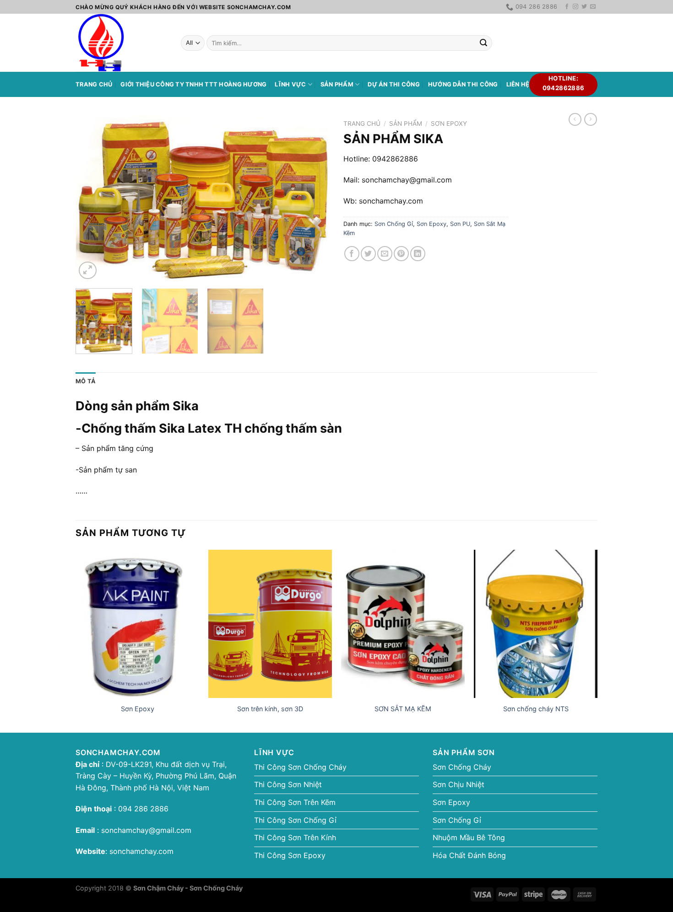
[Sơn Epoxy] (137, 624)
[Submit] (483, 43)
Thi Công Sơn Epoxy (290, 855)
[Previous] (92, 198)
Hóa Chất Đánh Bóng (469, 855)
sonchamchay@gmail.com (146, 830)
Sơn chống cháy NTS (536, 709)
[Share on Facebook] (351, 253)
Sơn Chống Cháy (462, 767)
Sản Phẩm (336, 84)
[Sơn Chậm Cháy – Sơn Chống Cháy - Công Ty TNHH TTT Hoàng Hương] (121, 43)
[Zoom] (88, 270)
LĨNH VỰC (290, 84)
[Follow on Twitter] (584, 7)
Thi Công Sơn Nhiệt (288, 784)
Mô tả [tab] (86, 381)
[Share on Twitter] (368, 253)
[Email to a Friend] (384, 253)
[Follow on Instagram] (575, 7)
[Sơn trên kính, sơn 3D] (270, 624)
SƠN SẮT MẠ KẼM (402, 709)
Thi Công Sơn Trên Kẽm (295, 802)
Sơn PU (460, 223)
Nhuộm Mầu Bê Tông (469, 837)
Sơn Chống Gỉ (393, 223)
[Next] (313, 198)
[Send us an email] (593, 7)
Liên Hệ (518, 84)
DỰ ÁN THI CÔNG (394, 84)
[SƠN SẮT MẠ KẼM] (403, 624)
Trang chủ (94, 84)
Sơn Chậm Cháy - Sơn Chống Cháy (188, 888)
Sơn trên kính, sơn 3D (270, 709)
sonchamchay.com (141, 851)
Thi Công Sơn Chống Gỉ (295, 820)
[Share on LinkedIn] (417, 253)
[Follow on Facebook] (567, 7)
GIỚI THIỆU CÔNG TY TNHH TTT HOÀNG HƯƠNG (193, 84)
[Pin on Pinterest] (401, 253)
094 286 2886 (142, 808)
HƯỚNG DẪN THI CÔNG (463, 84)
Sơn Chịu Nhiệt (458, 784)
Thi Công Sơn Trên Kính (295, 837)
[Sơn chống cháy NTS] (535, 624)
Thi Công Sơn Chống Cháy (300, 767)
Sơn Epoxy (449, 123)
